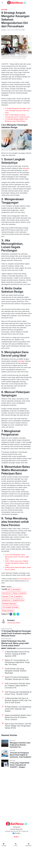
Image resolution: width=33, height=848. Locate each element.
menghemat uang (18, 600)
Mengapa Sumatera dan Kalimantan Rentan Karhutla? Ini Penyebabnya (20, 745)
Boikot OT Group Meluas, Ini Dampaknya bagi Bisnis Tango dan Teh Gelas (17, 662)
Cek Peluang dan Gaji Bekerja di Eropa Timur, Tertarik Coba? (18, 693)
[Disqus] (16, 794)
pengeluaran (6, 600)
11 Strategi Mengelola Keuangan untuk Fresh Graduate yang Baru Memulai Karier (17, 111)
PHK (9, 589)
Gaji (12, 596)
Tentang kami (16, 827)
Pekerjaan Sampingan (9, 603)
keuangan (21, 361)
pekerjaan (26, 168)
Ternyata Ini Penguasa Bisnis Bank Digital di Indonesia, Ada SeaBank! (20, 755)
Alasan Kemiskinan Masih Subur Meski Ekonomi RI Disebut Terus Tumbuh (18, 717)
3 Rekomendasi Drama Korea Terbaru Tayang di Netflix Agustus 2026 (17, 654)
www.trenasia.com (24, 579)
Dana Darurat (6, 593)
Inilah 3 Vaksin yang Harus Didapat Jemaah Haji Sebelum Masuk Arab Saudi (16, 563)
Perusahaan (16, 589)
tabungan (5, 596)
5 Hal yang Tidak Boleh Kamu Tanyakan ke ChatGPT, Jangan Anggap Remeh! (19, 765)
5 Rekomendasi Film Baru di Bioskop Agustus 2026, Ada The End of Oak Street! (18, 700)
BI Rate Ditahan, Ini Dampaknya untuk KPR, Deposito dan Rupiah (18, 709)
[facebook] (10, 614)
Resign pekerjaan (7, 610)
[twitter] (17, 614)
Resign (15, 593)
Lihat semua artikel (13, 623)
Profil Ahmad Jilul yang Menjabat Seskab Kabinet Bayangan (15, 671)
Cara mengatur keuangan (10, 607)
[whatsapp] (14, 614)
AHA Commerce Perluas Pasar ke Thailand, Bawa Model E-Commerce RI (17, 685)
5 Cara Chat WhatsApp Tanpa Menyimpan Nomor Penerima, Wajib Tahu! (17, 557)
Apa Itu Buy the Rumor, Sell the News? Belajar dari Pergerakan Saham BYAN (18, 726)
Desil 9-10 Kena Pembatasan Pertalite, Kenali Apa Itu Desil (17, 678)
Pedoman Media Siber (16, 829)
